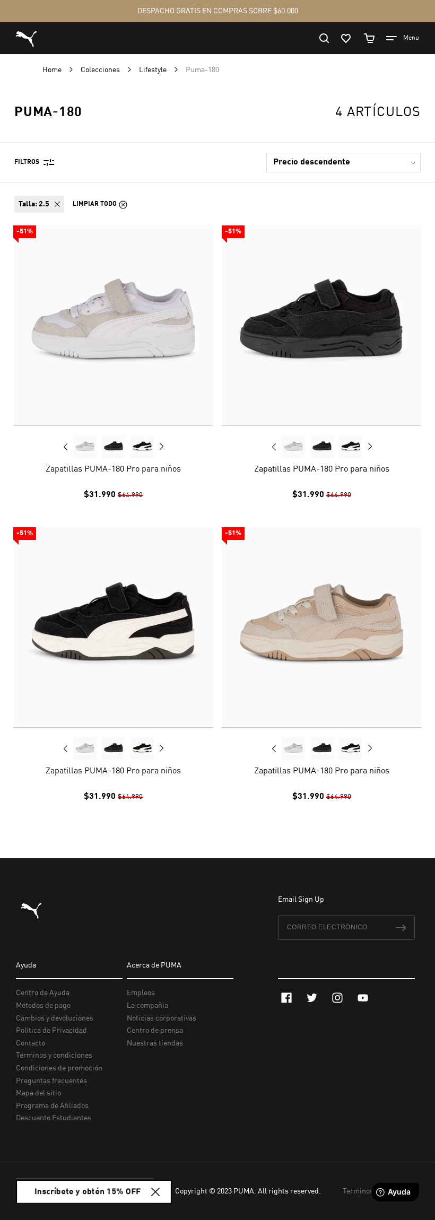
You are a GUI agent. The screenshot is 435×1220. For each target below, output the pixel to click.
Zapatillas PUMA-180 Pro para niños (113, 469)
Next (161, 446)
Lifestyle (153, 70)
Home (52, 70)
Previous (66, 446)
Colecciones (101, 70)
